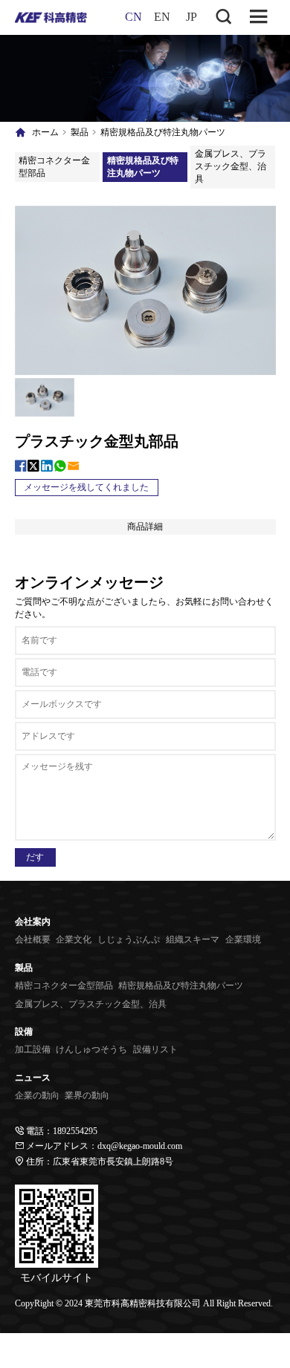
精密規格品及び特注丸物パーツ (162, 132)
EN (162, 16)
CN (133, 16)
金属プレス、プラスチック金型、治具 (230, 166)
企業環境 (243, 939)
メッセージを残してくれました (86, 487)
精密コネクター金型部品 (54, 166)
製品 (79, 132)
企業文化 (73, 939)
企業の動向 (37, 1095)
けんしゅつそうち (91, 1049)
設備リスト (155, 1049)
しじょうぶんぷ (128, 939)
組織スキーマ (192, 939)
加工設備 (33, 1049)
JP (191, 16)
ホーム (45, 132)
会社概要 (33, 939)
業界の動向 (87, 1095)
